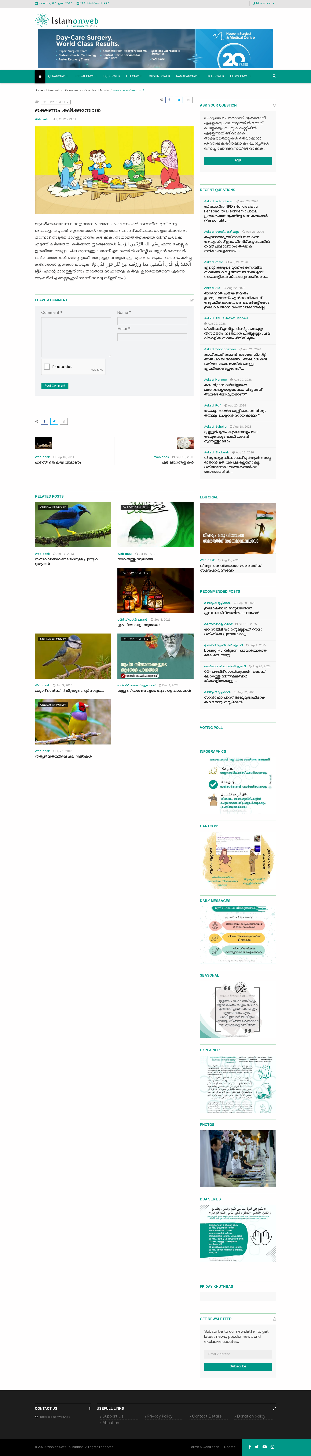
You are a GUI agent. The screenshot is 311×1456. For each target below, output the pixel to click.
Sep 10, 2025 (248, 624)
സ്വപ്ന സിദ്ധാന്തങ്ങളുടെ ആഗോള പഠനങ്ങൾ (154, 691)
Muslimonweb (159, 76)
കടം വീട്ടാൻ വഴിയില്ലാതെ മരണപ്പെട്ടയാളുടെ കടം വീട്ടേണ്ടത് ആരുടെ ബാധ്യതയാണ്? (233, 390)
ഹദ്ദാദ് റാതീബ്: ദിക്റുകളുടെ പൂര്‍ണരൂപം (69, 691)
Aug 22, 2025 (246, 692)
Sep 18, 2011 (185, 457)
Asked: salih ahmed (218, 202)
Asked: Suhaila (215, 427)
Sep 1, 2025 (258, 645)
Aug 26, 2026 (255, 231)
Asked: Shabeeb (216, 453)
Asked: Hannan (215, 380)
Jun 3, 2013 (64, 685)
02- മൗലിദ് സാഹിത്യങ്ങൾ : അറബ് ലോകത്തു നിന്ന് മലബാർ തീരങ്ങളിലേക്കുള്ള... (234, 677)
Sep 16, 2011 (65, 457)
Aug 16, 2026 (245, 452)
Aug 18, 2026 (242, 426)
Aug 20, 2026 (243, 379)
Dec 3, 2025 (170, 685)
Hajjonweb (215, 76)
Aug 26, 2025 (262, 666)
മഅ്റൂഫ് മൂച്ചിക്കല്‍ (217, 603)
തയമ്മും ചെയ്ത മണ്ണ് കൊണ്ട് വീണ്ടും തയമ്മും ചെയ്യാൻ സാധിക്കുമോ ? (235, 413)
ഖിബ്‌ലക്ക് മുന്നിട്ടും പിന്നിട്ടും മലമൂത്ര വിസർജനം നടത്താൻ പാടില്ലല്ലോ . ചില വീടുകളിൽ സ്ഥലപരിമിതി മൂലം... (237, 334)
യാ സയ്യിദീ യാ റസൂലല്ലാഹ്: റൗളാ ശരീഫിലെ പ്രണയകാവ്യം (233, 632)
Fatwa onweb (240, 76)
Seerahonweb (85, 76)
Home (39, 90)
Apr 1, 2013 (64, 751)
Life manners (72, 90)
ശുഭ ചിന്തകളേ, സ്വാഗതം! (138, 625)
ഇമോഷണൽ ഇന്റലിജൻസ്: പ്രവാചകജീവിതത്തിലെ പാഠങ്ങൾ (231, 611)
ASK (238, 161)
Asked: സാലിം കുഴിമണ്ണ (221, 232)
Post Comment (55, 386)
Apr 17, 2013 (65, 554)
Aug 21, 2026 (252, 349)
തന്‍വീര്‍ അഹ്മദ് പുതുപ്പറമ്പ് (136, 686)
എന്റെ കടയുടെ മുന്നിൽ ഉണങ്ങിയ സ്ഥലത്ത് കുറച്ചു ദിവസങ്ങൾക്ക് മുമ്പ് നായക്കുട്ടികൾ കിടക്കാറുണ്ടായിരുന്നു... (236, 273)
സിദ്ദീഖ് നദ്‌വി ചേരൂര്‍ (132, 620)
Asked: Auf (212, 288)
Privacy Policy (159, 1416)
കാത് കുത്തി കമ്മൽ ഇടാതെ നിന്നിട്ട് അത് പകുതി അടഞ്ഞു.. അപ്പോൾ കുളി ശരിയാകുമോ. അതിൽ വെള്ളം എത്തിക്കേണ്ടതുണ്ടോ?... (235, 362)
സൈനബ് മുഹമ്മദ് (218, 625)
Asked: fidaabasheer (220, 350)
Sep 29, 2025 (246, 603)
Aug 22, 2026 (236, 288)
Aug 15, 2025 (230, 560)
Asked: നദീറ (213, 263)
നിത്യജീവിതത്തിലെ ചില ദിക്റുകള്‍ (63, 757)
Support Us (113, 1416)
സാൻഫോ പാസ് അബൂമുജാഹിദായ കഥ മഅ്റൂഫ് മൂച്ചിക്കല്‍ (234, 700)
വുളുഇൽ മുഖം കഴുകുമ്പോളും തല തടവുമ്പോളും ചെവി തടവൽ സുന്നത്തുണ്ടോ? (230, 437)
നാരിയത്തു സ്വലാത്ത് (135, 560)
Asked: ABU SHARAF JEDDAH (226, 319)
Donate (230, 1447)
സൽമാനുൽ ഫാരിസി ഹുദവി (225, 667)
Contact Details (207, 1416)
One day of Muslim (97, 90)
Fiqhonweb (111, 76)
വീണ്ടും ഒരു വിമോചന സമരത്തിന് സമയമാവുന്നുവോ (230, 568)
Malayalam (263, 3)
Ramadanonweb (188, 76)
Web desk (41, 119)
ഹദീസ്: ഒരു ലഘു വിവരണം (58, 463)
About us (110, 1423)
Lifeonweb (134, 76)
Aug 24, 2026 (239, 262)
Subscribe (238, 1367)
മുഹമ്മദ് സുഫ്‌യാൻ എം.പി (223, 646)
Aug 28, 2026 (249, 201)
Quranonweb (58, 76)
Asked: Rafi (212, 406)
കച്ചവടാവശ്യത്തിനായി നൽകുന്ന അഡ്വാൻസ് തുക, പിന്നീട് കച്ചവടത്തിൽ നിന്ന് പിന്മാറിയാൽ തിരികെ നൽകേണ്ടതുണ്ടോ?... (237, 244)
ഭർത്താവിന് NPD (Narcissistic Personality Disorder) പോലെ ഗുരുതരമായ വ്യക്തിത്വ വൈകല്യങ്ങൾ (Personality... (236, 214)
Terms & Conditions (204, 1447)
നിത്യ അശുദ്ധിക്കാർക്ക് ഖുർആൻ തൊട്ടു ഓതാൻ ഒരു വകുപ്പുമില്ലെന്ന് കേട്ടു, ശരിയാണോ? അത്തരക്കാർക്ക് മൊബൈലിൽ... (237, 465)
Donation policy (251, 1416)
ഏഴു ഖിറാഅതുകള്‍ (178, 463)
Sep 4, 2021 (162, 619)
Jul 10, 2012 (147, 554)
